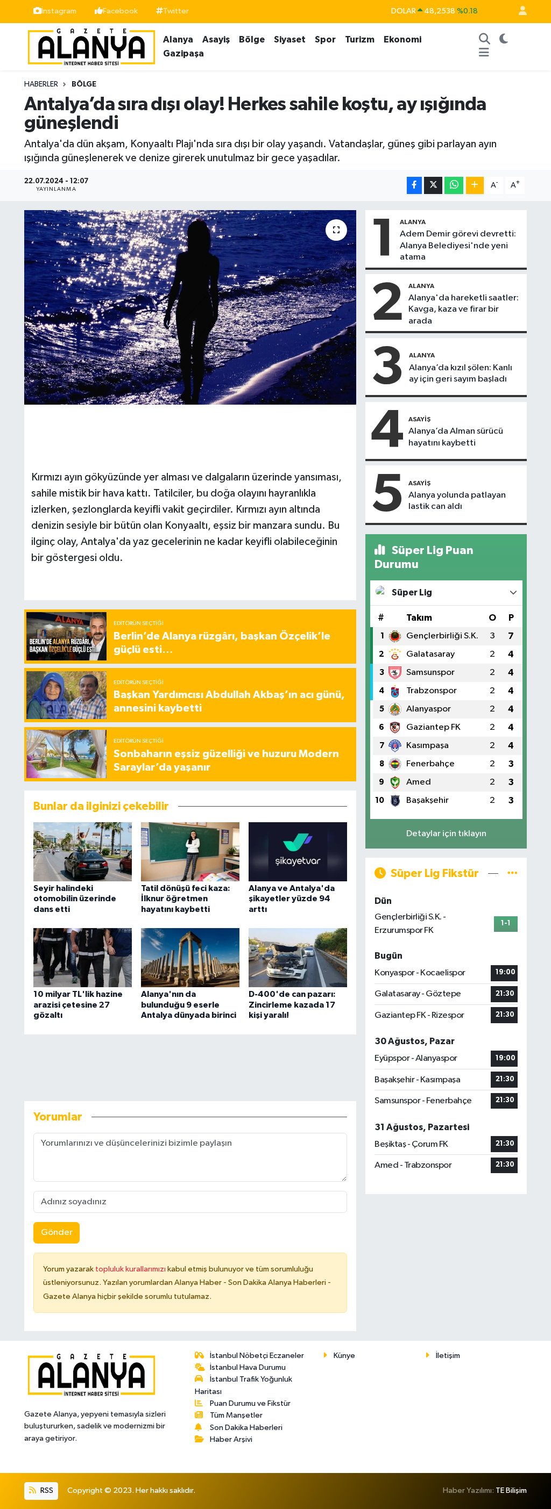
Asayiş (216, 39)
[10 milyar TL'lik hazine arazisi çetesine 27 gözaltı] (82, 957)
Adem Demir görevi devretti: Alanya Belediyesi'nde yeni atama (458, 245)
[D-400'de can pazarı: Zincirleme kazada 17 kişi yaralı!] (298, 957)
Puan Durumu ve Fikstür (250, 1403)
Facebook (120, 11)
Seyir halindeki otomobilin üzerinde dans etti (74, 898)
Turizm (360, 39)
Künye (344, 1356)
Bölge (252, 39)
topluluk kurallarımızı (131, 1269)
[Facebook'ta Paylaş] (414, 186)
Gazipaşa (183, 53)
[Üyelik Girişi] (518, 11)
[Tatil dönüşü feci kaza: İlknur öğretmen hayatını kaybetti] (190, 851)
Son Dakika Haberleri (246, 1428)
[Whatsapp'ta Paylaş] (453, 186)
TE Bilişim (511, 1490)
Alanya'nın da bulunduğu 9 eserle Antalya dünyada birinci (188, 1004)
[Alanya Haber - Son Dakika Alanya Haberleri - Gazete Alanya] (91, 46)
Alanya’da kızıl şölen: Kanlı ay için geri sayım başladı (460, 373)
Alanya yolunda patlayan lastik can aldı (457, 501)
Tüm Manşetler (236, 1415)
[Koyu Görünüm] (503, 40)
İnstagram (58, 11)
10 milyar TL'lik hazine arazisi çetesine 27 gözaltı (78, 1004)
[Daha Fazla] (475, 186)
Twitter (176, 11)
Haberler (41, 84)
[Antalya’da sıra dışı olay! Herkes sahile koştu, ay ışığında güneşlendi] (190, 307)
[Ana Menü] (484, 54)
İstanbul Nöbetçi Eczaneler (257, 1356)
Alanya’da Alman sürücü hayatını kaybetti (455, 437)
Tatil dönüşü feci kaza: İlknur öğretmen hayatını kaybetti (185, 898)
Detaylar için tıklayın (446, 833)
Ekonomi (402, 39)
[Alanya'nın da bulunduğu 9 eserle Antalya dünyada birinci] (190, 957)
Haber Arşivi (231, 1439)
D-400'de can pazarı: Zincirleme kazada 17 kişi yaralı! (292, 1004)
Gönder (57, 1232)
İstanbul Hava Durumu (248, 1367)
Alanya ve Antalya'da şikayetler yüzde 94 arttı (292, 898)
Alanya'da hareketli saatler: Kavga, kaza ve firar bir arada (463, 309)
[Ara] (484, 40)
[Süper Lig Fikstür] (512, 873)
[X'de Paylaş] (433, 186)
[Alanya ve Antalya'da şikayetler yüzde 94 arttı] (298, 851)
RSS (46, 1490)
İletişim (448, 1356)
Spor (325, 39)
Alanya (178, 39)
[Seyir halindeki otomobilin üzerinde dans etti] (82, 851)
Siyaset (290, 39)
